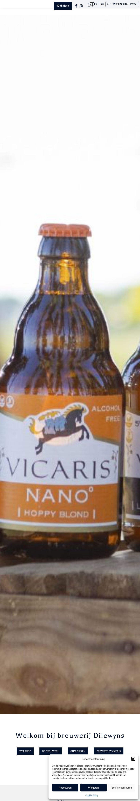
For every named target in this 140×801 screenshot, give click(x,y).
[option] (70, 364)
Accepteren (65, 787)
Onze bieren (77, 751)
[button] (133, 759)
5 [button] (138, 716)
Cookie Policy (91, 795)
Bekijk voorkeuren (121, 787)
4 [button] (133, 716)
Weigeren (93, 787)
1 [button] (119, 716)
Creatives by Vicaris (108, 751)
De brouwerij (50, 751)
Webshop (62, 6)
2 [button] (124, 716)
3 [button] (128, 716)
